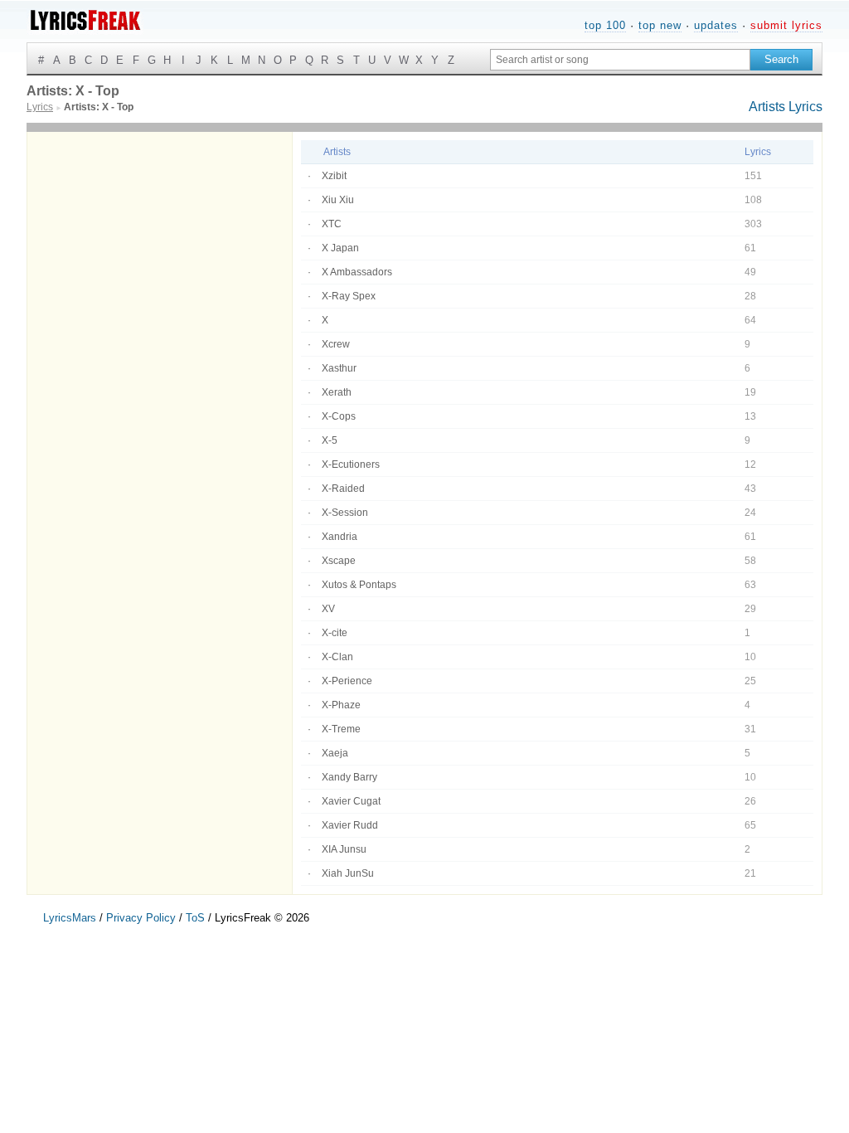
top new (660, 25)
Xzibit (334, 176)
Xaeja (335, 753)
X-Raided (343, 488)
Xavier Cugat (351, 801)
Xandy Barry (349, 777)
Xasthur (339, 368)
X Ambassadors (357, 272)
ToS (195, 918)
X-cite (334, 633)
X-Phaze (341, 705)
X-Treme (341, 729)
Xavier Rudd (350, 825)
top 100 (605, 25)
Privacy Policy (141, 918)
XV (328, 609)
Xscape (339, 560)
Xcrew (336, 344)
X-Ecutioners (351, 464)
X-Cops (339, 416)
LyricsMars (69, 918)
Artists (767, 107)
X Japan (340, 248)
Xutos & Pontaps (359, 585)
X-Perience (347, 681)
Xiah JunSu (348, 873)
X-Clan (337, 657)
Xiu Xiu (338, 200)
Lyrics (805, 107)
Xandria (339, 536)
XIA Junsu (344, 849)
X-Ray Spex (349, 296)
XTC (332, 224)
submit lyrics (786, 25)
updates (716, 25)
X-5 (329, 440)
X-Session (345, 512)
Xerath (337, 392)
